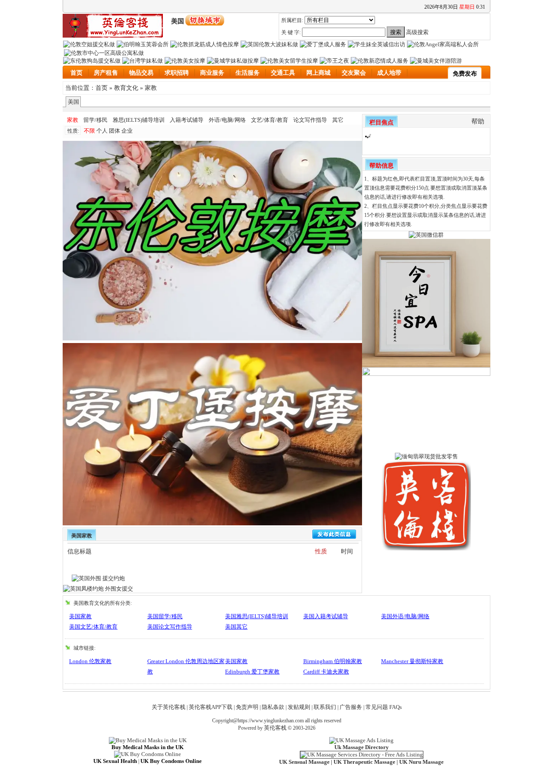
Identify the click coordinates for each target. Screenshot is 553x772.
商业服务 (212, 73)
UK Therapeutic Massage (364, 762)
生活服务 (247, 73)
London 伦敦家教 (90, 661)
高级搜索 (417, 32)
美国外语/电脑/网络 (405, 616)
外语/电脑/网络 (227, 120)
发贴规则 (299, 707)
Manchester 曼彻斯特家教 (412, 661)
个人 (102, 130)
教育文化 (126, 87)
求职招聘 (177, 73)
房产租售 (106, 73)
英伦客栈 (275, 727)
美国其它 (236, 626)
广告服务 (351, 707)
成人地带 (389, 73)
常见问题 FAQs (383, 707)
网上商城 (318, 73)
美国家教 (80, 616)
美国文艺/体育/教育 (93, 626)
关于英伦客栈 (168, 707)
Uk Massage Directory (361, 747)
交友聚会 (354, 73)
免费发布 (465, 73)
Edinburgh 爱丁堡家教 (252, 671)
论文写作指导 (310, 120)
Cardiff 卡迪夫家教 (326, 671)
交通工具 (283, 73)
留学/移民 (95, 120)
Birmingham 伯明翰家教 (332, 661)
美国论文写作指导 (169, 626)
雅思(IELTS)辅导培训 (139, 120)
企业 (127, 130)
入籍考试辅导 (186, 120)
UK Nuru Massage (421, 762)
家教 (151, 87)
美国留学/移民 (165, 616)
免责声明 (247, 707)
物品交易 (141, 73)
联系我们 (325, 707)
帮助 (477, 121)
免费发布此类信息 (334, 534)
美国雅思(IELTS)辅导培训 (256, 616)
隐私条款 (273, 707)
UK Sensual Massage (304, 762)
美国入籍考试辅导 (325, 616)
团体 (114, 130)
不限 (89, 130)
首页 (76, 73)
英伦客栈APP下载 (210, 707)
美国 (73, 101)
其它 (337, 120)
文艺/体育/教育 (269, 120)
